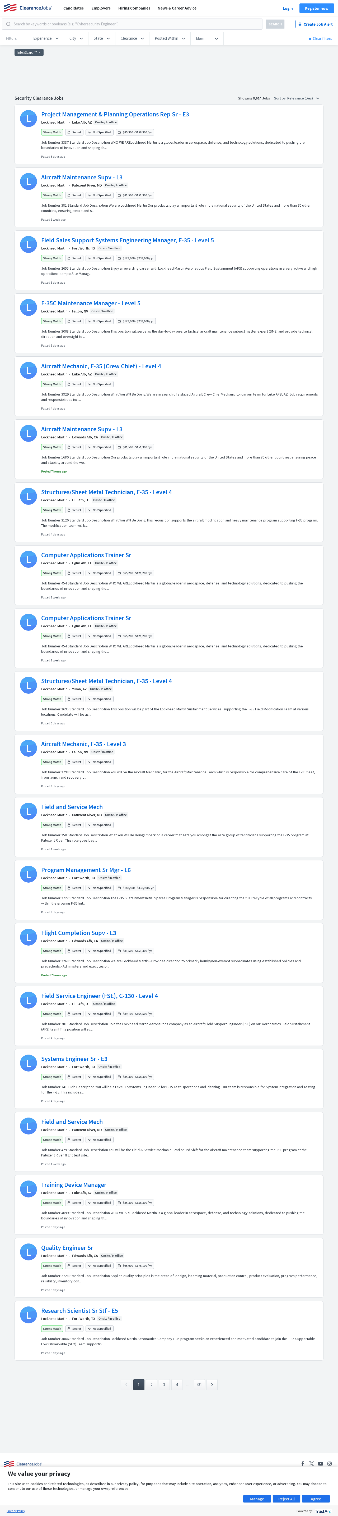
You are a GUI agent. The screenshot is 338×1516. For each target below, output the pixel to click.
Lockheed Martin (54, 122)
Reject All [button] (286, 1498)
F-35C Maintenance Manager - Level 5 (90, 303)
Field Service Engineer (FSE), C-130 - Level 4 (99, 996)
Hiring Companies (134, 8)
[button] (46, 38)
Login (288, 8)
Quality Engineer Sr (67, 1247)
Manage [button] (257, 1498)
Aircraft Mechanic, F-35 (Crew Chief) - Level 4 (101, 366)
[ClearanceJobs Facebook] (302, 1464)
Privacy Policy (16, 1511)
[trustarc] (322, 1510)
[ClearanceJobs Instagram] (329, 1464)
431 (199, 1384)
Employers (101, 8)
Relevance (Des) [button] (300, 98)
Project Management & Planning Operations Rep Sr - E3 (115, 114)
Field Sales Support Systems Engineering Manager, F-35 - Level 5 (127, 240)
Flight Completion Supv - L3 (78, 933)
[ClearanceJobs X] (311, 1464)
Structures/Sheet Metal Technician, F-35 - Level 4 (106, 492)
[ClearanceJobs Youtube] (320, 1464)
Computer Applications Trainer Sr (86, 555)
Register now (316, 8)
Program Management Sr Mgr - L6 (86, 870)
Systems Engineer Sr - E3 (74, 1059)
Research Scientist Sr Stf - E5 (79, 1310)
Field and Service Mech (72, 807)
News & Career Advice (177, 8)
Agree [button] (316, 1498)
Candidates (73, 8)
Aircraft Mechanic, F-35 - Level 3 (83, 744)
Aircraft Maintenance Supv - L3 (82, 177)
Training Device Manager (73, 1185)
